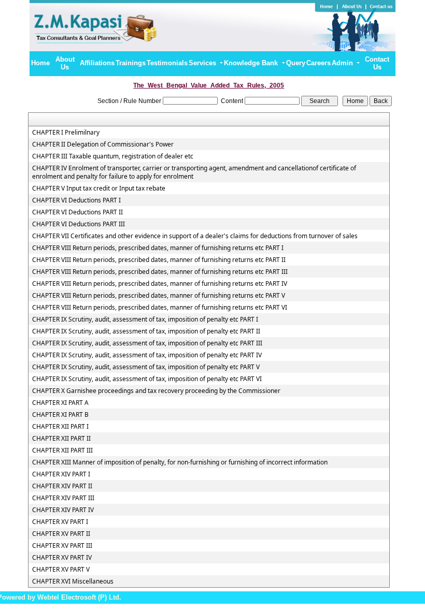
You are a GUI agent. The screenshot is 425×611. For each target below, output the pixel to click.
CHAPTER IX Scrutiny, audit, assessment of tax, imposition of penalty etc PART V (146, 367)
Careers (318, 63)
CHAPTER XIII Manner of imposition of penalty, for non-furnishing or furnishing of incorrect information (180, 462)
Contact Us (377, 63)
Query (295, 63)
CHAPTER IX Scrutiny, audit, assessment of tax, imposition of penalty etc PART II (146, 331)
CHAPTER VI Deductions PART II (77, 212)
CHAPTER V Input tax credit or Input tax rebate (98, 188)
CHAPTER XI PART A (60, 403)
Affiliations (97, 63)
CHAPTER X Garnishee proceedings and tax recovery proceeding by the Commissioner (156, 391)
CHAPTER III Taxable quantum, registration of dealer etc (112, 156)
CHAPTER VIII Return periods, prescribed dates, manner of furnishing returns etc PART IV (159, 284)
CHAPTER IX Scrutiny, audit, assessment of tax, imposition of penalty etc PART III (147, 343)
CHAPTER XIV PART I (61, 474)
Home (40, 63)
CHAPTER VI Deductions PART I (76, 200)
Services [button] (203, 63)
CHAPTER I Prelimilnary (66, 132)
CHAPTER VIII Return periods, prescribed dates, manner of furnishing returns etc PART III (160, 272)
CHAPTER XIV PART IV (63, 510)
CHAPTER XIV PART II (62, 486)
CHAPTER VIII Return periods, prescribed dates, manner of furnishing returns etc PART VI (159, 307)
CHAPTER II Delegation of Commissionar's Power (103, 144)
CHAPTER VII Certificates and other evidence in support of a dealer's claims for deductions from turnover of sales (195, 236)
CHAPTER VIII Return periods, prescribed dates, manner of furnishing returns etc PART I (158, 248)
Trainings (131, 63)
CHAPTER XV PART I (60, 522)
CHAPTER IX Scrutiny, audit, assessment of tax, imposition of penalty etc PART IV (147, 355)
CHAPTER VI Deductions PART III (78, 224)
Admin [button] (343, 63)
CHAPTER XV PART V (61, 569)
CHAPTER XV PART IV (62, 558)
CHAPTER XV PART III (62, 546)
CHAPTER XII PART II (61, 438)
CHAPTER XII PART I (60, 427)
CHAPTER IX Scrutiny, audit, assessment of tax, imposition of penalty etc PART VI (147, 379)
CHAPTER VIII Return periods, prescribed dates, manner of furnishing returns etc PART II (159, 260)
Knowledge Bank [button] (252, 63)
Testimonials (167, 63)
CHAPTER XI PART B (60, 415)
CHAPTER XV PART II (61, 534)
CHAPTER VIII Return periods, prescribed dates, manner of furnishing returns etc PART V (158, 296)
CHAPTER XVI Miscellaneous (73, 581)
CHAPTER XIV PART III (63, 498)
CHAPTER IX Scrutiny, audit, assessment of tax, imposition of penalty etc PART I (145, 319)
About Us (65, 63)
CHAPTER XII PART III (62, 450)
